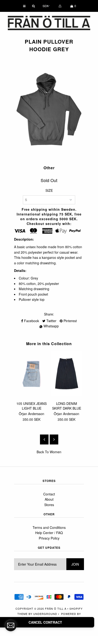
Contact (49, 494)
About (49, 499)
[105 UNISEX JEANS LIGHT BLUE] (31, 394)
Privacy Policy (49, 538)
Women (55, 451)
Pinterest (70, 320)
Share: (49, 314)
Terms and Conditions (49, 527)
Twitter (50, 320)
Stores (49, 504)
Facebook (31, 320)
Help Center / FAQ (49, 532)
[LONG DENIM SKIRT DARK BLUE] (66, 394)
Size (49, 190)
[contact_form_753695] (11, 625)
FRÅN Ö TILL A (55, 608)
